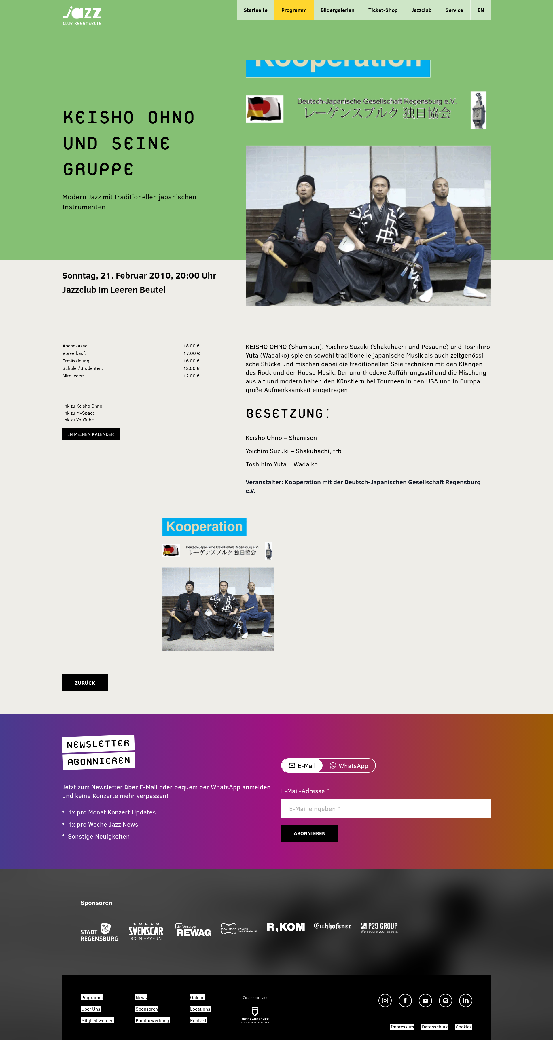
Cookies (464, 1027)
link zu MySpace (78, 413)
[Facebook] (405, 1000)
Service (454, 9)
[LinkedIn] (465, 1000)
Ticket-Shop (383, 9)
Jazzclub (422, 9)
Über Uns (90, 1009)
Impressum (402, 1027)
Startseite (256, 9)
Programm (294, 9)
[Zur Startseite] (82, 15)
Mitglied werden (97, 1020)
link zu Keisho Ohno (82, 406)
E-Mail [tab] (307, 765)
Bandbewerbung (152, 1020)
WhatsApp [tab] (353, 765)
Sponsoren (147, 1009)
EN (481, 9)
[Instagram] (385, 1000)
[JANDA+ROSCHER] (255, 1015)
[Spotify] (445, 1000)
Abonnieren (309, 833)
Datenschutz (435, 1027)
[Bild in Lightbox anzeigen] (218, 584)
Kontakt (198, 1020)
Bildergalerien (338, 9)
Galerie (197, 997)
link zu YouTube (78, 420)
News (141, 997)
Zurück (85, 682)
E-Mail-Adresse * (305, 790)
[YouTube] (425, 1000)
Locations (200, 1009)
